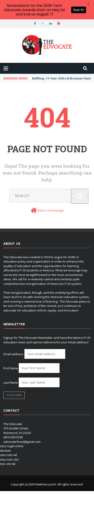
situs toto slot (9, 459)
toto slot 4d (7, 464)
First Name (10, 368)
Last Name (10, 382)
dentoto (5, 451)
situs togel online (12, 446)
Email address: (13, 354)
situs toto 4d (8, 455)
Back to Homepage (51, 210)
